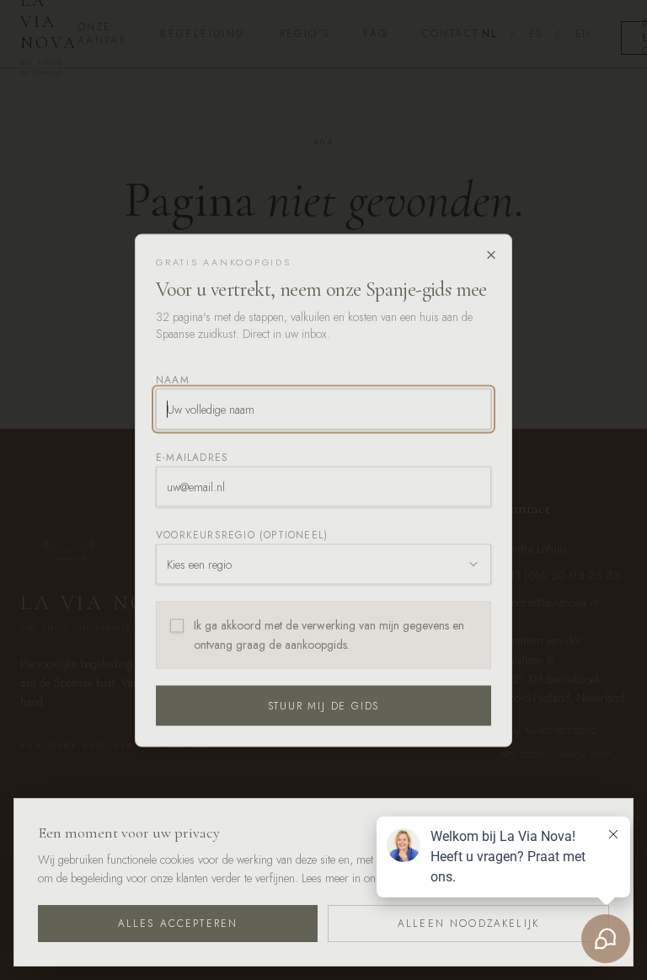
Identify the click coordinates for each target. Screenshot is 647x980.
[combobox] (323, 564)
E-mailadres (192, 457)
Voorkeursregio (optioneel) (242, 535)
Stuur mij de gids (324, 705)
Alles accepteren (178, 923)
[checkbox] (177, 626)
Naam (173, 380)
